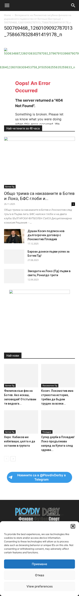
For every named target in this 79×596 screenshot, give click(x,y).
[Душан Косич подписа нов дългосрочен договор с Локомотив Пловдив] (14, 236)
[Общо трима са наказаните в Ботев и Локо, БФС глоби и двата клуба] (39, 162)
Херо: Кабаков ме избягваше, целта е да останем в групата (19, 441)
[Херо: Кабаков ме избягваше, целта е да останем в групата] (21, 422)
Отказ (39, 575)
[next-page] (13, 458)
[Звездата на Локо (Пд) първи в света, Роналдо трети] (14, 276)
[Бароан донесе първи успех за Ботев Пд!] (14, 257)
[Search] (73, 5)
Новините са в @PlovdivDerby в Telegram (41, 477)
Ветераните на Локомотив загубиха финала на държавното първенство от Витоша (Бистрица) (37, 17)
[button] (73, 526)
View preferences (40, 586)
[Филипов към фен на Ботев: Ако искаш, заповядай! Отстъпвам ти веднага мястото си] (21, 375)
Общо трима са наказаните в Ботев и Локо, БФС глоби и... (39, 196)
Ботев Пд (9, 186)
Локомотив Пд (49, 385)
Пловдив (46, 431)
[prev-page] (6, 458)
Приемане (39, 564)
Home (7, 15)
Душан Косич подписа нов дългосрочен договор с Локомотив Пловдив (46, 235)
